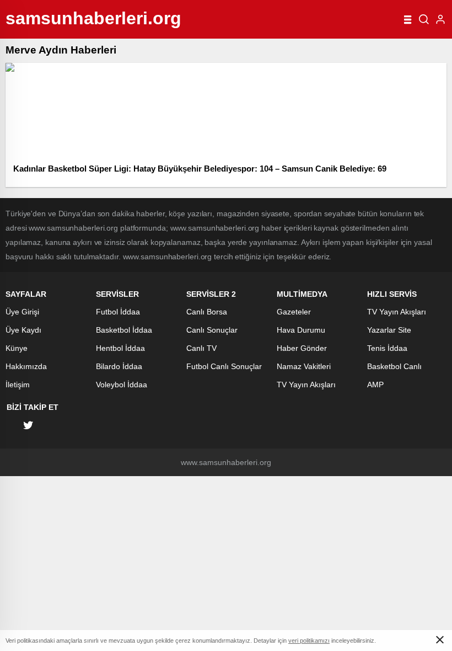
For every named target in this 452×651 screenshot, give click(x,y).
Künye (17, 348)
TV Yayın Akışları (306, 384)
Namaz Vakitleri (304, 366)
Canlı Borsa (206, 311)
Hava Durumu (301, 330)
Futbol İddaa (118, 311)
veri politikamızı (309, 640)
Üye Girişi (22, 311)
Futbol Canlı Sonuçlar (224, 366)
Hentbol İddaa (120, 348)
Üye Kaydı (23, 330)
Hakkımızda (26, 366)
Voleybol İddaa (121, 384)
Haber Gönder (302, 348)
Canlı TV (201, 348)
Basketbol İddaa (124, 330)
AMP (375, 384)
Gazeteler (294, 311)
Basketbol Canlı (394, 366)
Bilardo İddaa (119, 366)
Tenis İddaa (387, 348)
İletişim (18, 384)
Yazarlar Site (389, 330)
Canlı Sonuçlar (212, 330)
